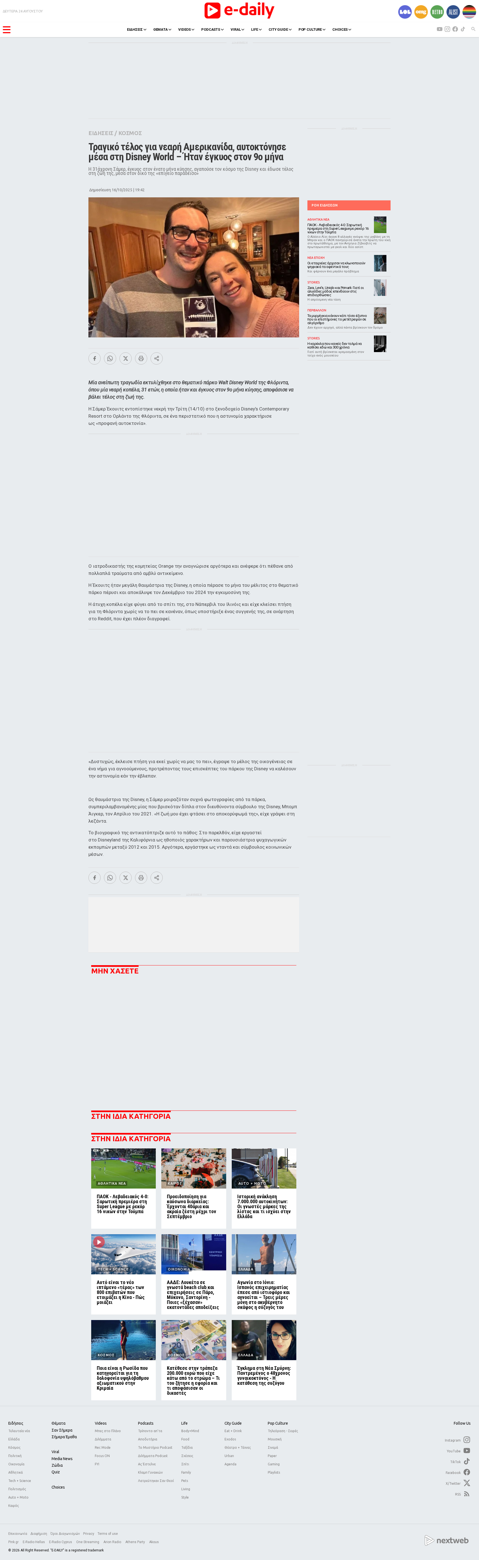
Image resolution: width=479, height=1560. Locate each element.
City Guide (233, 1423)
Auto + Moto (18, 1497)
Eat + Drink (233, 1431)
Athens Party (135, 1542)
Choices (58, 1487)
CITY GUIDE (278, 29)
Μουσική (275, 1439)
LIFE (254, 29)
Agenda (230, 1464)
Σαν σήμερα (62, 1430)
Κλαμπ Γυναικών (150, 1472)
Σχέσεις (187, 1456)
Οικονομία (16, 1464)
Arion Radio (112, 1542)
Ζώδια (57, 1465)
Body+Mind (190, 1431)
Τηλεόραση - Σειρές (283, 1431)
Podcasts (146, 1423)
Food (185, 1439)
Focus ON (102, 1456)
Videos (101, 1423)
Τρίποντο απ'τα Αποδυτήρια (150, 1435)
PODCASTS (210, 29)
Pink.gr (13, 1542)
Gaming (274, 1464)
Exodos (230, 1439)
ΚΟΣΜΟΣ (130, 133)
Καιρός (13, 1505)
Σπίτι (185, 1464)
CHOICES (340, 29)
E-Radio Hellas (34, 1542)
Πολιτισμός (17, 1489)
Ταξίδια (187, 1447)
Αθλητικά (15, 1472)
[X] (125, 358)
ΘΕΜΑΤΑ (160, 29)
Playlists (274, 1472)
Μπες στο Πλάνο (108, 1431)
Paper (272, 1456)
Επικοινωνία (17, 1534)
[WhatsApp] (110, 358)
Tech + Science (19, 1480)
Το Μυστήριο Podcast (155, 1447)
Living (185, 1489)
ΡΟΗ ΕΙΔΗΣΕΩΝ (325, 205)
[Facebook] (94, 358)
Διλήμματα (103, 1439)
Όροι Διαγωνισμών (65, 1534)
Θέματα (58, 1423)
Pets (184, 1480)
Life (184, 1423)
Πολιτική (15, 1456)
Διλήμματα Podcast (153, 1456)
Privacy (88, 1534)
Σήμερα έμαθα (64, 1437)
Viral (55, 1452)
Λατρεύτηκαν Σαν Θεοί (156, 1480)
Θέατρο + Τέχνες (238, 1447)
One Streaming (88, 1542)
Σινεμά (273, 1447)
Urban (229, 1456)
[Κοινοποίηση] (157, 358)
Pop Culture (278, 1423)
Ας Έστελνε (147, 1464)
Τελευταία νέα (19, 1431)
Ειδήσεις (15, 1423)
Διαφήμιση (38, 1534)
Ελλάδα (14, 1439)
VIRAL (236, 29)
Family (186, 1472)
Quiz (56, 1472)
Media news (62, 1458)
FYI (97, 1464)
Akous (154, 1542)
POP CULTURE (310, 29)
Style (185, 1497)
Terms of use (108, 1534)
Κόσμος (14, 1447)
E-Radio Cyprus (61, 1542)
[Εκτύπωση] (141, 358)
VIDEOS (184, 29)
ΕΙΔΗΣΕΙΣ (135, 29)
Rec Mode (103, 1447)
